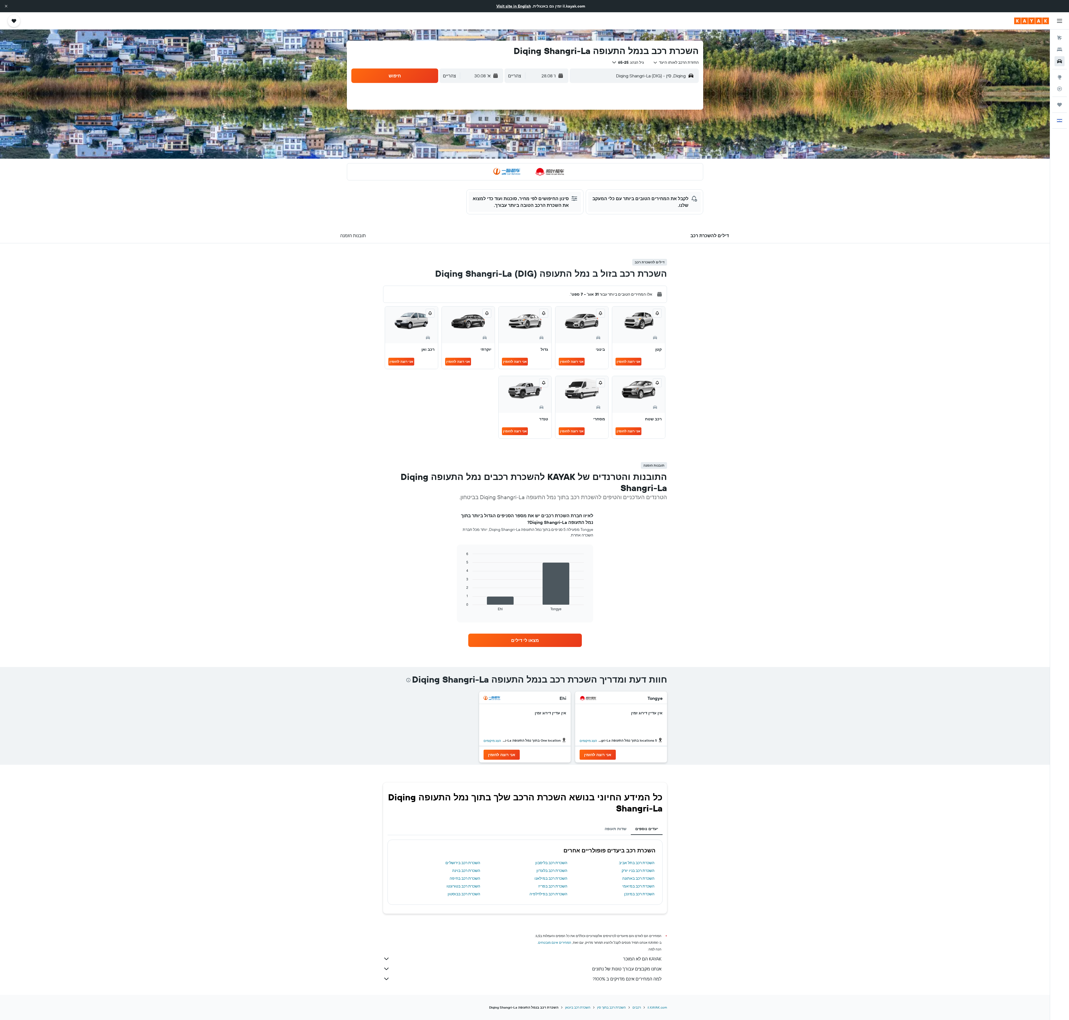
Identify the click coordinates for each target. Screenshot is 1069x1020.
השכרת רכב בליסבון (551, 862)
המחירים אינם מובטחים (554, 942)
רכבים (636, 1007)
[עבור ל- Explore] (1059, 77)
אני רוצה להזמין (628, 361)
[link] (525, 640)
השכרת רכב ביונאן (577, 1007)
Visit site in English (513, 6)
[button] (6, 6)
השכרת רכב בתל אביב (636, 862)
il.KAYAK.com (657, 1007)
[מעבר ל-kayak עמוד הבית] (1031, 21)
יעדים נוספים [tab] (646, 828)
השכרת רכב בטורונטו (463, 886)
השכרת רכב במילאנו (550, 878)
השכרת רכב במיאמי (638, 886)
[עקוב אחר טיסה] (1059, 88)
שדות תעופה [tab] (615, 828)
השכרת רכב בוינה (466, 870)
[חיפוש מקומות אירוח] (1059, 49)
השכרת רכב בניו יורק (638, 870)
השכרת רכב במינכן (639, 893)
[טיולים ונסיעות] (1059, 104)
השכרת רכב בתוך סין (611, 1007)
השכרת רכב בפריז (552, 886)
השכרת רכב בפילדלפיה (548, 893)
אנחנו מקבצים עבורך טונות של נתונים (626, 969)
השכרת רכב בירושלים (462, 862)
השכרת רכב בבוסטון (464, 893)
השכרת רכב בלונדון (551, 870)
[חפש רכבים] (1059, 61)
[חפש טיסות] (1059, 37)
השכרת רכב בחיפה (465, 878)
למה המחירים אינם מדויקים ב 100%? (627, 979)
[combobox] (676, 62)
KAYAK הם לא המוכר (642, 959)
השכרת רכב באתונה (638, 878)
